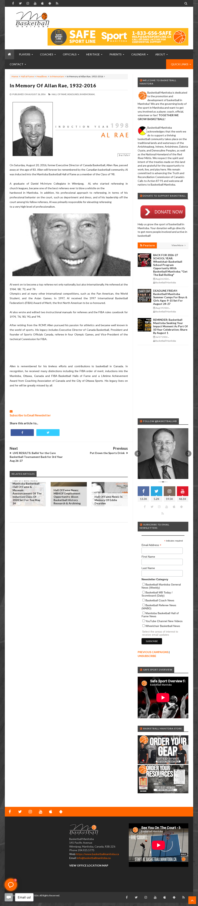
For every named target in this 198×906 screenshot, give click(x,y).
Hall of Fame (27, 76)
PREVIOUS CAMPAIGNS (153, 652)
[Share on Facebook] (22, 432)
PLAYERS (24, 54)
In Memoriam (57, 76)
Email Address (151, 545)
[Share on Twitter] (48, 432)
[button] (138, 453)
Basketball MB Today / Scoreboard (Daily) (157, 594)
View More (178, 245)
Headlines (42, 76)
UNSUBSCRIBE (147, 656)
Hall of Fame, (59, 94)
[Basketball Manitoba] (32, 19)
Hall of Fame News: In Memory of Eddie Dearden (109, 500)
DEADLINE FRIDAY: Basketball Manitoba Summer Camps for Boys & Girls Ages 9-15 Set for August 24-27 (170, 297)
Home (15, 76)
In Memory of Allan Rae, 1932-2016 (53, 85)
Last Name (148, 568)
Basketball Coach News (159, 600)
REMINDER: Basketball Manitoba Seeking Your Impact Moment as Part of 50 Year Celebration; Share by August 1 (170, 326)
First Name (148, 556)
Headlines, (73, 94)
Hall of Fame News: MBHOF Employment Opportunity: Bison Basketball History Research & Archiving (67, 496)
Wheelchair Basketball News (162, 625)
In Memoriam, (87, 94)
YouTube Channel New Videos (164, 621)
